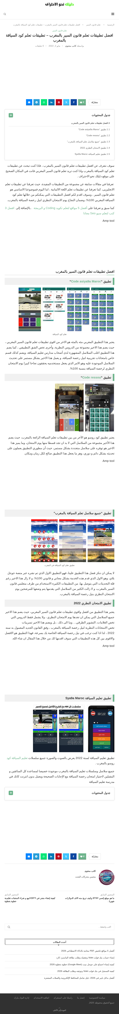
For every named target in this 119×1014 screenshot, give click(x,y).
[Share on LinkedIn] (51, 102)
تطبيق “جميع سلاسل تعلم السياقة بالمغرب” (86, 141)
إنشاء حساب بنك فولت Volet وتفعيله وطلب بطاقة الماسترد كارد (85, 957)
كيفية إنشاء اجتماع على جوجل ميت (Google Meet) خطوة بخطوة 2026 (82, 964)
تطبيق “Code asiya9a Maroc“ (92, 129)
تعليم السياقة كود (17, 758)
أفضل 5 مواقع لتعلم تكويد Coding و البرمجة (60, 208)
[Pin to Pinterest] (59, 102)
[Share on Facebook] (74, 102)
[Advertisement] (59, 73)
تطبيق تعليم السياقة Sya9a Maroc (90, 154)
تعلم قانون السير (93, 25)
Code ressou (91, 377)
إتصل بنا (80, 997)
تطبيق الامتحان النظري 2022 (93, 148)
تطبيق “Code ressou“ (96, 135)
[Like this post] (81, 102)
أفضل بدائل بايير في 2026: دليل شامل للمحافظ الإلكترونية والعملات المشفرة (79, 978)
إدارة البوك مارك (21, 997)
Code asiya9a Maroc (86, 281)
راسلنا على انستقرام (63, 997)
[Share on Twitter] (66, 102)
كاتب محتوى (70, 46)
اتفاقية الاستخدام (41, 997)
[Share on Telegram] (36, 102)
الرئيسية (110, 25)
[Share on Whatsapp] (44, 102)
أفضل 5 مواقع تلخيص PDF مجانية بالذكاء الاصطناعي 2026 (87, 951)
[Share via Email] (29, 102)
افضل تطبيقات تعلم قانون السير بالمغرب (89, 123)
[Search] (4, 14)
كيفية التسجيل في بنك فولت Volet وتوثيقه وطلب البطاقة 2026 (85, 971)
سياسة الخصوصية (97, 997)
